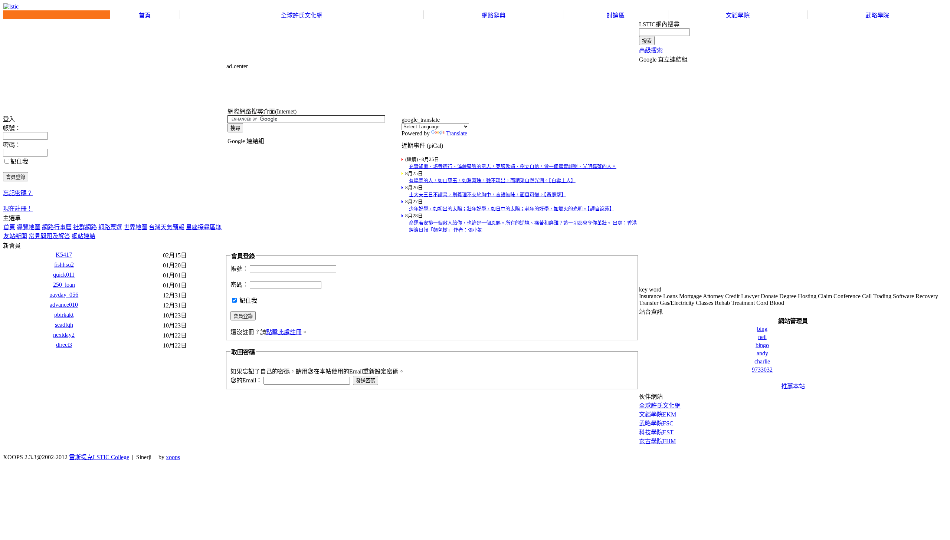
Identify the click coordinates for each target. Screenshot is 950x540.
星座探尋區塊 (204, 227)
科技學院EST (656, 432)
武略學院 (877, 15)
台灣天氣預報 (166, 227)
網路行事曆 (57, 227)
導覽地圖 (28, 227)
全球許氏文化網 (301, 15)
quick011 (64, 274)
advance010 (64, 305)
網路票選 (110, 227)
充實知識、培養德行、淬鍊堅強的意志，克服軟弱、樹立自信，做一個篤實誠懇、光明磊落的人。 (512, 166)
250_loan (64, 284)
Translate (456, 133)
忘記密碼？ (18, 193)
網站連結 (83, 236)
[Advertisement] (361, 86)
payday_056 (63, 295)
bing (762, 329)
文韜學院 (738, 15)
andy (762, 353)
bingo (762, 345)
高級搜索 (651, 50)
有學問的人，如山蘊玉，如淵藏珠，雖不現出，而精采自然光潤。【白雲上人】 (492, 180)
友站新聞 (15, 236)
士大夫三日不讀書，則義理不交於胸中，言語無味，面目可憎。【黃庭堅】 (487, 194)
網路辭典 (493, 15)
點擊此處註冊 (284, 332)
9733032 (762, 369)
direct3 (64, 345)
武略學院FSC (656, 423)
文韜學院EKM (657, 414)
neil (762, 337)
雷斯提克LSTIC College (99, 457)
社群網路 (85, 227)
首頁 (145, 15)
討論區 (616, 15)
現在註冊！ (18, 208)
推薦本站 (793, 386)
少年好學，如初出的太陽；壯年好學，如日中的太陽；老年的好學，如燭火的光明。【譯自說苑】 (511, 208)
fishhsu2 (64, 264)
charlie (762, 361)
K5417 (64, 254)
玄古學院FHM (657, 441)
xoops (173, 457)
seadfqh (64, 325)
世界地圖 (135, 227)
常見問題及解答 (49, 236)
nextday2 (64, 335)
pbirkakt (63, 315)
